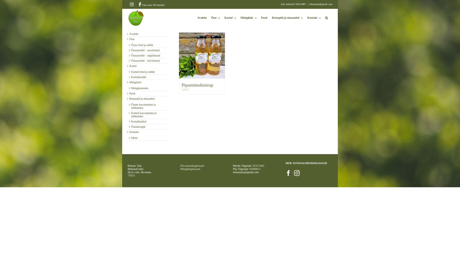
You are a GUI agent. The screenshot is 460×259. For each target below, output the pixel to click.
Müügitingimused (190, 169)
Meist (134, 137)
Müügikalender (139, 88)
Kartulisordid (138, 77)
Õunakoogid (138, 126)
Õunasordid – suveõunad (145, 50)
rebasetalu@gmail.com (320, 4)
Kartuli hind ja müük (143, 71)
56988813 (255, 169)
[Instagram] (297, 173)
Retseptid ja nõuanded (142, 98)
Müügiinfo (135, 82)
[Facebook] (288, 173)
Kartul (133, 65)
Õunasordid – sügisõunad (145, 55)
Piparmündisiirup (197, 85)
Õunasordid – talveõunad (145, 60)
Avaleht (133, 33)
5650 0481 (301, 4)
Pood (132, 93)
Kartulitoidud (138, 121)
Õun (131, 39)
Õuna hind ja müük (142, 45)
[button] (326, 18)
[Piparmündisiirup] (202, 56)
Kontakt (134, 131)
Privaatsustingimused (192, 165)
